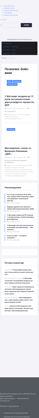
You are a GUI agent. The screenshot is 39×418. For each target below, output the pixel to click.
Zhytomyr (14, 165)
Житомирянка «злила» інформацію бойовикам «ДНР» (18, 151)
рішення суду (14, 116)
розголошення (23, 173)
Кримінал (17, 81)
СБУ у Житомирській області (13, 118)
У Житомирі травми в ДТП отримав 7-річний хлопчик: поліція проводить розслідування (20, 217)
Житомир (21, 167)
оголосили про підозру (11, 173)
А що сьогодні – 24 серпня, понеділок (17, 237)
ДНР (29, 114)
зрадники (7, 116)
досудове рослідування (11, 167)
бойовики (9, 114)
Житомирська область (11, 169)
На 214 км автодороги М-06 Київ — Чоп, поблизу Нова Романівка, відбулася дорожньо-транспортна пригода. (20, 197)
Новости (18, 171)
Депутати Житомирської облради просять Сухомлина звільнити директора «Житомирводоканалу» (19, 308)
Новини (30, 169)
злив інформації (22, 169)
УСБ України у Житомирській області (15, 176)
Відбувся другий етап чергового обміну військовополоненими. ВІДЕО (20, 208)
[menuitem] (20, 25)
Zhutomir (9, 165)
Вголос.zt (9, 108)
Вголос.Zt (15, 114)
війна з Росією (23, 114)
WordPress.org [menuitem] (9, 6)
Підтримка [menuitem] (8, 13)
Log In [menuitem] (4, 19)
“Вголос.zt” (6, 401)
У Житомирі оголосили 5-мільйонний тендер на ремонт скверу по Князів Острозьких (19, 280)
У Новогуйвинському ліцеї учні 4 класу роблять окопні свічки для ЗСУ (19, 272)
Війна (10, 81)
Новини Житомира (10, 171)
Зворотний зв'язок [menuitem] (11, 15)
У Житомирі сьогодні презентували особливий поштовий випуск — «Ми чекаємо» (20, 227)
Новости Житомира (27, 171)
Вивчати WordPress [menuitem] (11, 10)
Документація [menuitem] (9, 8)
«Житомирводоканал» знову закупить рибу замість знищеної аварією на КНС (19, 300)
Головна (4, 58)
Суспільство (12, 84)
